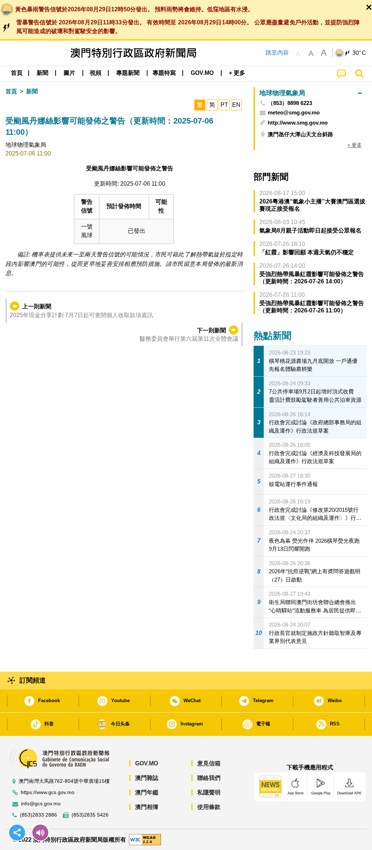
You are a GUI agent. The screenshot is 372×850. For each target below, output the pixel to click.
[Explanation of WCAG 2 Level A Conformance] (145, 839)
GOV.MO (146, 763)
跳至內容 (277, 52)
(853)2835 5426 (90, 815)
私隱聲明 (209, 792)
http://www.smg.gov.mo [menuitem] (298, 123)
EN (236, 105)
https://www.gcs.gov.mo (47, 792)
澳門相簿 (146, 807)
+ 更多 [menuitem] (354, 145)
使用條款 (209, 807)
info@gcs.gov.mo (41, 803)
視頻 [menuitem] (95, 73)
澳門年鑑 (146, 792)
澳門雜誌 (146, 778)
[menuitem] (42, 73)
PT (224, 105)
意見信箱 (209, 763)
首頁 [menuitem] (17, 73)
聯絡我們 (209, 778)
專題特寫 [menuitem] (164, 73)
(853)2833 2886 (38, 815)
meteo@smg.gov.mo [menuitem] (294, 113)
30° (359, 53)
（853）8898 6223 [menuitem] (290, 103)
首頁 (11, 91)
